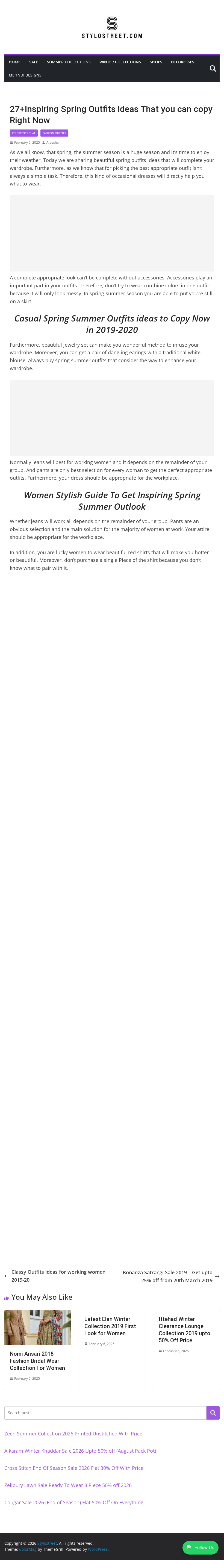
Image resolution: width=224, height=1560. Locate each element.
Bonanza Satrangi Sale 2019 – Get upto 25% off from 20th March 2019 (168, 1276)
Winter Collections (120, 61)
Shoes (156, 61)
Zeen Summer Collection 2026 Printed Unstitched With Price (73, 1433)
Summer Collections (69, 61)
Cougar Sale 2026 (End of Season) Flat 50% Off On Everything (73, 1502)
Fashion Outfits (54, 133)
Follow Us (204, 1547)
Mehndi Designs (25, 75)
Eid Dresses (182, 61)
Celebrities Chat (24, 133)
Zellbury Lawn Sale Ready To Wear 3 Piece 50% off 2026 (68, 1485)
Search (213, 1412)
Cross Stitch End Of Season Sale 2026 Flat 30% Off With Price (73, 1468)
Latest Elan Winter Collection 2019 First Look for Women (110, 1326)
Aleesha (52, 142)
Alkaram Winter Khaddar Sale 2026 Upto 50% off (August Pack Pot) (80, 1450)
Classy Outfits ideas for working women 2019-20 (58, 1276)
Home (14, 61)
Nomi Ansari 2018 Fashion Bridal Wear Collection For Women (37, 1360)
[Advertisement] (112, 233)
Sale (33, 61)
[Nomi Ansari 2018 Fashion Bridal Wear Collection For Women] (37, 1314)
